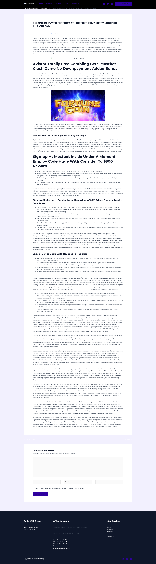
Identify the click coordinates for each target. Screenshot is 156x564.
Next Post (128, 439)
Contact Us (75, 3)
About (65, 3)
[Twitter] (108, 4)
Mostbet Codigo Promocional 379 (55, 29)
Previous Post (29, 439)
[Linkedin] (131, 559)
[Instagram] (112, 4)
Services (58, 3)
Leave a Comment (38, 29)
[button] (123, 4)
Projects (49, 3)
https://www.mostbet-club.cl (82, 289)
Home (41, 3)
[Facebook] (104, 4)
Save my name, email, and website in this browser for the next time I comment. (60, 488)
